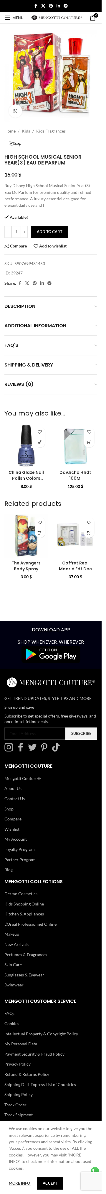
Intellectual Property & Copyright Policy (41, 1033)
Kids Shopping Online (24, 903)
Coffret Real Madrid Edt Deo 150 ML (75, 568)
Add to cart (49, 231)
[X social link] (43, 6)
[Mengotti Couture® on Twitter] (34, 749)
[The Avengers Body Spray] (26, 536)
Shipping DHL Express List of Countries (40, 1084)
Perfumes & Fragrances (25, 954)
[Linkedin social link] (58, 6)
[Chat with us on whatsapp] (95, 1170)
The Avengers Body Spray (26, 566)
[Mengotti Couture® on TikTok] (57, 749)
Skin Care (13, 964)
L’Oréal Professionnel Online (30, 924)
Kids (26, 130)
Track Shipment (18, 1114)
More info (20, 1183)
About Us (12, 788)
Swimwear (14, 984)
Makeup (11, 934)
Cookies (11, 1023)
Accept (50, 1183)
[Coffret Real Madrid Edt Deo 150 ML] (75, 536)
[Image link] (50, 653)
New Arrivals (16, 944)
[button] (40, 442)
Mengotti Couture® (22, 778)
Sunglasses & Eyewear (24, 974)
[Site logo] (56, 17)
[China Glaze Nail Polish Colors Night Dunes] (26, 445)
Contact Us (14, 798)
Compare (12, 818)
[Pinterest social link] (51, 6)
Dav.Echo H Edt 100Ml (75, 475)
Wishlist (11, 829)
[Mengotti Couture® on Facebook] (22, 749)
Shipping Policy (18, 1094)
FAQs (9, 1013)
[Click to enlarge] (15, 111)
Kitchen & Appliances (24, 913)
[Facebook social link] (35, 6)
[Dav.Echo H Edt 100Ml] (75, 445)
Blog (8, 869)
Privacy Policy (17, 1063)
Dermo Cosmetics (20, 893)
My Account (15, 839)
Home (10, 130)
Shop (9, 808)
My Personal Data (20, 1043)
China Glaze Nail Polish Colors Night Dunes (26, 478)
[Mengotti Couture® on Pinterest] (46, 749)
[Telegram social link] (65, 6)
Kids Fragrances (51, 130)
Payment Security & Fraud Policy (34, 1053)
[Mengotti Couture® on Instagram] (10, 749)
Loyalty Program (19, 849)
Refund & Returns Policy (26, 1074)
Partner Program (20, 859)
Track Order (15, 1104)
